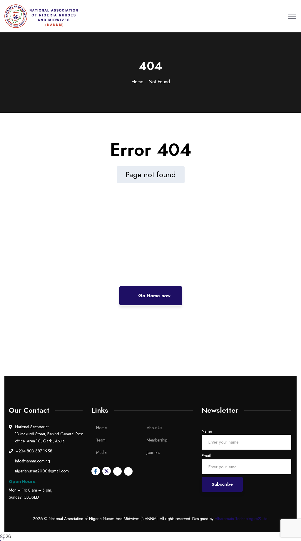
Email (206, 456)
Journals (153, 452)
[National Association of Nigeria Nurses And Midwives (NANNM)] (41, 16)
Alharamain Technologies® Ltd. (241, 519)
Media (101, 452)
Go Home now (153, 295)
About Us (154, 428)
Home (137, 81)
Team (101, 440)
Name (207, 431)
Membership (157, 440)
